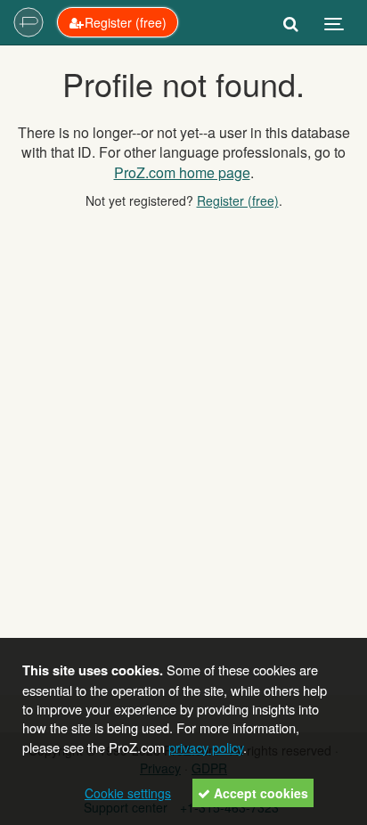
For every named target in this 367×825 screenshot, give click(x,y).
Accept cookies (259, 793)
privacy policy (205, 747)
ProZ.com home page (182, 172)
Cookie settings (128, 793)
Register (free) (238, 200)
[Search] (290, 22)
